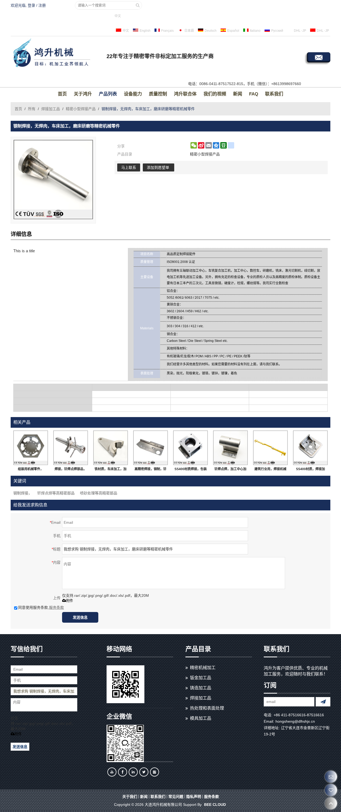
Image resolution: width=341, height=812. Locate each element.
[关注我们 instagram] (154, 772)
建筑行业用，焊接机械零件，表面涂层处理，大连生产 (270, 470)
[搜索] (138, 5)
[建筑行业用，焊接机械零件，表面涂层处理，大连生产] (270, 447)
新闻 (237, 94)
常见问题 (175, 796)
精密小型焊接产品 (81, 109)
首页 (62, 94)
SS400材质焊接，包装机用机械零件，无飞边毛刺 (190, 470)
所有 (31, 109)
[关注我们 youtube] (111, 772)
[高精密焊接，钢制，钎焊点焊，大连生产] (150, 447)
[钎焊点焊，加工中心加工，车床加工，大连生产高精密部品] (230, 447)
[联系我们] (331, 777)
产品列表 (108, 94)
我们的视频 (215, 94)
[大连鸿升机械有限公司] (57, 53)
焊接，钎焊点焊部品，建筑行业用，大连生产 (71, 470)
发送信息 (80, 617)
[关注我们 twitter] (143, 772)
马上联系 (128, 167)
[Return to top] (331, 803)
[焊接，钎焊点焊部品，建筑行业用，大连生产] (70, 447)
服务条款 (56, 607)
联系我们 (274, 94)
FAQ (253, 94)
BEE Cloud (215, 804)
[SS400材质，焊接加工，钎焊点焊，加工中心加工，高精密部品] (310, 447)
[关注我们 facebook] (122, 772)
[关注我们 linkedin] (133, 772)
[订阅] (323, 701)
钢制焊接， (22, 493)
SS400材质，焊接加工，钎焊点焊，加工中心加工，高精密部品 (310, 470)
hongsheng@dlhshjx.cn (295, 721)
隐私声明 (193, 796)
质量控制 (158, 94)
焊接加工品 (50, 109)
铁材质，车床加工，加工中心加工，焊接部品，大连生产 (111, 470)
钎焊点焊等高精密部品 (56, 493)
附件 (69, 601)
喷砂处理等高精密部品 (98, 493)
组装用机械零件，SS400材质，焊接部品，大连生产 (30, 470)
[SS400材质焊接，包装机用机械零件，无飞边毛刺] (190, 447)
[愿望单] (331, 790)
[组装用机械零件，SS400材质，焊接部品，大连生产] (30, 447)
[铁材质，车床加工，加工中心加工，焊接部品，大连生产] (110, 447)
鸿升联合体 (185, 94)
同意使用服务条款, (41, 607)
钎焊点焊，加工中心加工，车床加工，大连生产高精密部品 (230, 470)
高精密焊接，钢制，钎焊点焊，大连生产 (151, 470)
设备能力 (133, 94)
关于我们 (129, 796)
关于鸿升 (83, 94)
